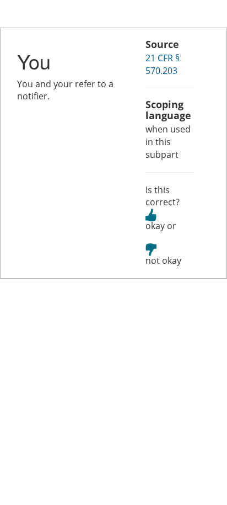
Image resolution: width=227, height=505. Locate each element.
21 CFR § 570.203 (162, 64)
